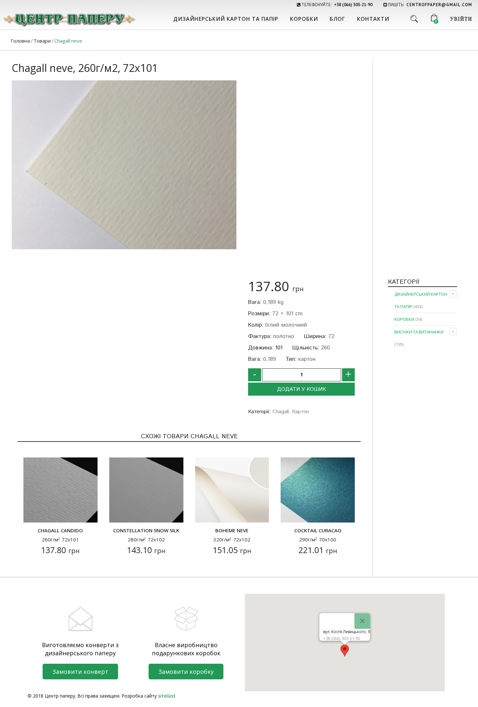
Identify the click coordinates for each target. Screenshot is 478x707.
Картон (300, 411)
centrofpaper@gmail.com (439, 4)
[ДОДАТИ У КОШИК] (32, 513)
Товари (42, 40)
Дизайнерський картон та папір (225, 18)
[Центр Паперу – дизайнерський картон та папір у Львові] (68, 19)
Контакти (373, 18)
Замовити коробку (186, 671)
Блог (337, 18)
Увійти (461, 19)
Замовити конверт (80, 671)
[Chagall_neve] (124, 164)
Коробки (304, 18)
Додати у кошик (301, 389)
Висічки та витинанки (419, 332)
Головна (20, 40)
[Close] (362, 621)
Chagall (280, 411)
